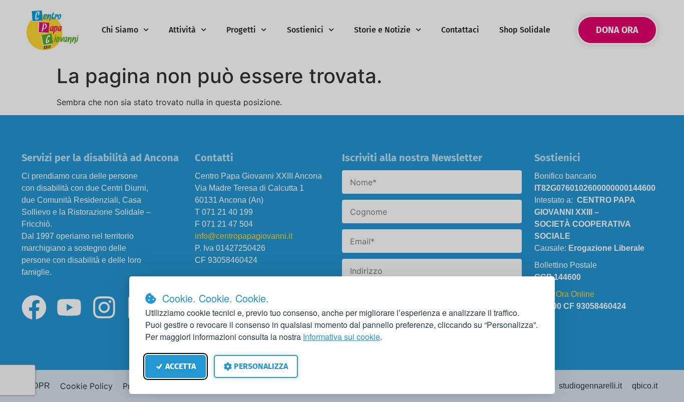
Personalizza (261, 366)
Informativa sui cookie (341, 336)
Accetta (180, 366)
